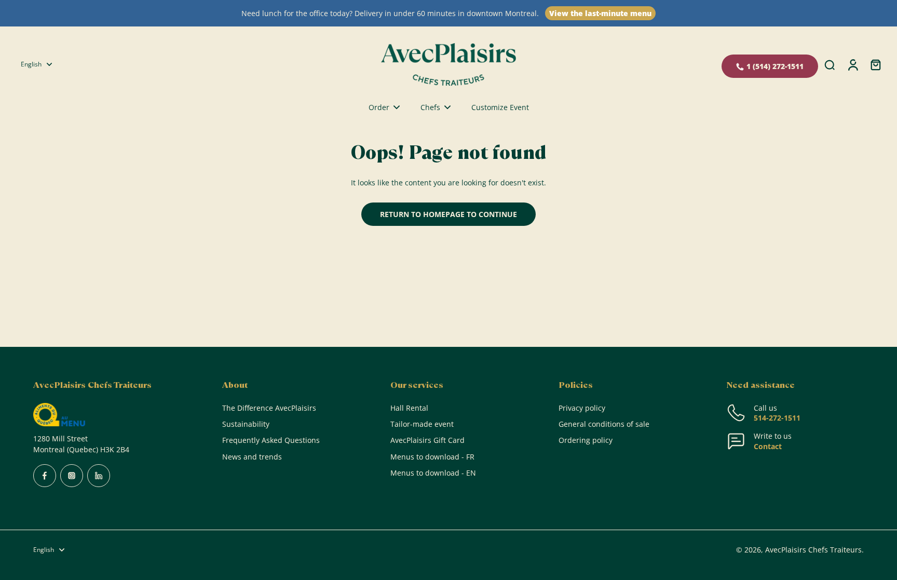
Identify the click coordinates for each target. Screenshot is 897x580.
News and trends (252, 457)
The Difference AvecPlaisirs (269, 408)
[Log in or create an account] (852, 64)
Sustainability (245, 424)
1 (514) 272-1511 (775, 66)
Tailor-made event (422, 424)
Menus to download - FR (432, 457)
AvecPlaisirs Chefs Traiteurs (813, 550)
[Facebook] (44, 475)
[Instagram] (71, 475)
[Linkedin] (98, 475)
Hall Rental (409, 408)
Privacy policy (582, 408)
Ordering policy (586, 440)
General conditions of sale (604, 424)
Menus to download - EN (433, 473)
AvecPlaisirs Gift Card (427, 440)
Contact (768, 446)
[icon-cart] (875, 64)
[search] (829, 64)
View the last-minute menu (600, 13)
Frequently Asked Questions (271, 440)
